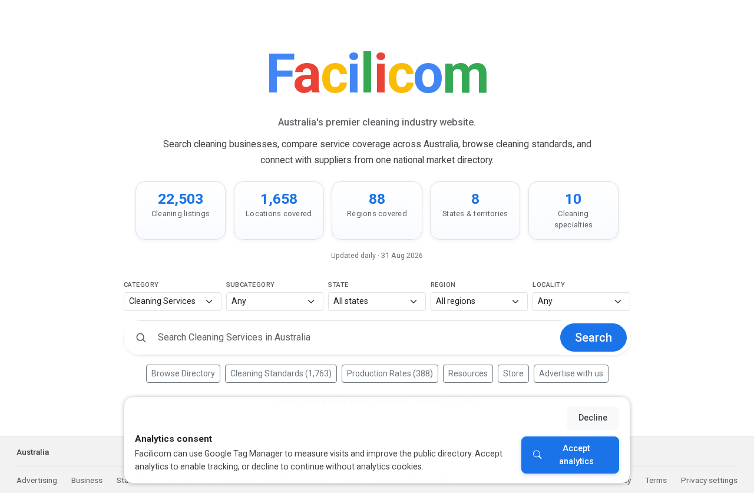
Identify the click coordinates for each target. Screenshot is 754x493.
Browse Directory (183, 373)
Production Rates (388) (390, 373)
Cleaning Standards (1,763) (281, 373)
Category (141, 285)
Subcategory (250, 285)
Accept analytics (576, 455)
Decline (592, 418)
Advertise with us (571, 373)
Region (443, 285)
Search (593, 337)
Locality (549, 285)
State (338, 285)
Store (513, 373)
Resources (468, 373)
